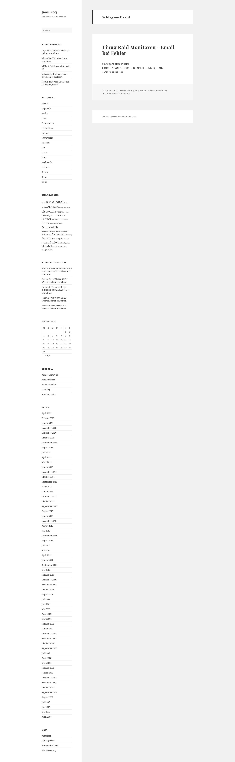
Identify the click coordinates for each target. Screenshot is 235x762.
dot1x (67, 212)
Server (45, 172)
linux (44, 157)
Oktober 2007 (48, 687)
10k (43, 202)
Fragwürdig (47, 137)
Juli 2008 (46, 653)
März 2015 (47, 462)
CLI (52, 211)
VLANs (60, 246)
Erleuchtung (47, 128)
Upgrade (67, 243)
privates (45, 167)
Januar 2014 (47, 491)
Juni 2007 (46, 707)
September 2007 (49, 692)
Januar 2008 (47, 672)
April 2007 (46, 716)
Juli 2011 (46, 545)
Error (52, 216)
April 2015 (46, 457)
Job (43, 147)
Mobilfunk (58, 223)
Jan (43, 297)
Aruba (45, 113)
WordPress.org (49, 750)
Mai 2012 (46, 530)
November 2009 (49, 584)
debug (58, 211)
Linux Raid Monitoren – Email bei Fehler (138, 50)
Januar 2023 (47, 423)
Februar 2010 (48, 574)
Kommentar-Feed (50, 745)
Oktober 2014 (48, 477)
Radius (45, 234)
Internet (46, 142)
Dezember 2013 (49, 496)
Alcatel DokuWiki (50, 374)
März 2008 (47, 663)
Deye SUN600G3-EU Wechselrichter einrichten (56, 290)
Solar (63, 238)
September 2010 (49, 565)
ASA (50, 206)
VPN (65, 247)
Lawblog (46, 389)
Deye (63, 212)
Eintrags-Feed (48, 740)
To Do (44, 182)
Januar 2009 (47, 628)
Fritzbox (54, 219)
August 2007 (47, 697)
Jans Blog (49, 12)
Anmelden (46, 735)
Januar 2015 (47, 467)
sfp (59, 239)
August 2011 (47, 540)
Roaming (69, 235)
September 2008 (49, 648)
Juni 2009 (46, 604)
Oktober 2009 (48, 589)
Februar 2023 (48, 418)
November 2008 (49, 638)
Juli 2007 (46, 702)
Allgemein (46, 108)
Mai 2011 (46, 550)
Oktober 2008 (48, 643)
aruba (44, 207)
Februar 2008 (48, 668)
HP (58, 219)
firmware (60, 215)
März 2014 (47, 486)
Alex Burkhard (48, 379)
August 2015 (47, 447)
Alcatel (45, 103)
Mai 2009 (46, 609)
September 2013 (49, 506)
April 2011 (46, 555)
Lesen (44, 152)
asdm (56, 206)
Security (47, 238)
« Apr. (48, 355)
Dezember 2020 (49, 432)
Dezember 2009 (49, 579)
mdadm (52, 223)
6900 (48, 202)
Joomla (66, 219)
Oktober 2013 (48, 501)
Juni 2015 (46, 452)
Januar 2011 (47, 560)
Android (66, 203)
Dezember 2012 (49, 521)
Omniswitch (50, 227)
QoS (66, 231)
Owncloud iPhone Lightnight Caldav (53, 231)
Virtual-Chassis (49, 246)
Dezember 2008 (49, 633)
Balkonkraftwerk (64, 207)
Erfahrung (46, 215)
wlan (50, 249)
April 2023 (46, 413)
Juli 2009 (46, 599)
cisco (44, 118)
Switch (54, 242)
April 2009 (46, 614)
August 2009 (47, 594)
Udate (62, 243)
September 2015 (49, 442)
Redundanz (59, 234)
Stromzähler (46, 243)
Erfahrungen (48, 123)
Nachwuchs (47, 162)
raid (50, 235)
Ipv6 (62, 219)
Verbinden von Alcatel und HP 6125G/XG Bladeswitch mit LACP (57, 271)
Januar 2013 (47, 516)
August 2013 (47, 511)
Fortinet (45, 133)
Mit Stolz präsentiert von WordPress (119, 116)
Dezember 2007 (49, 677)
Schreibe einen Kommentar (117, 93)
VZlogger (44, 250)
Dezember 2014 (49, 472)
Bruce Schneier (49, 384)
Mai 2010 (46, 570)
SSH (67, 239)
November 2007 (49, 682)
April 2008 (46, 658)
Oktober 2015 (48, 437)
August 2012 (47, 526)
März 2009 (47, 619)
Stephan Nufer (48, 394)
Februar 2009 (48, 623)
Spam (44, 177)
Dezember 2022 (49, 428)
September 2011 (49, 535)
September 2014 (49, 481)
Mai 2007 (46, 712)
